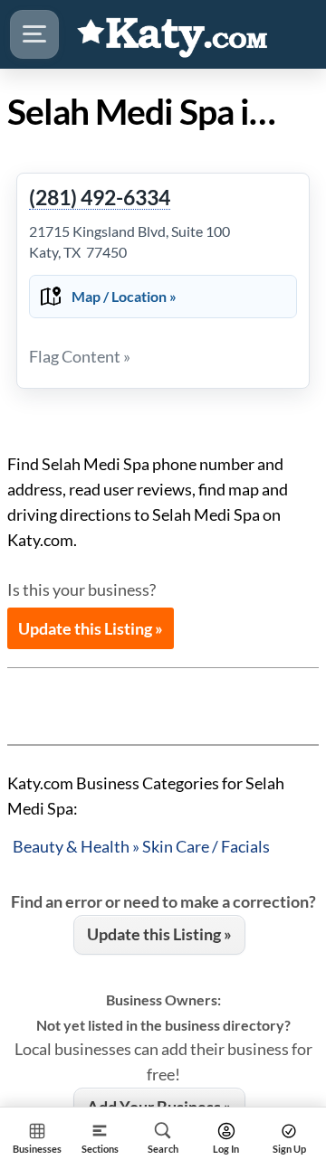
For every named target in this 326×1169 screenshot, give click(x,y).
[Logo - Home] (173, 34)
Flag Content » (79, 356)
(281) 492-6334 (99, 197)
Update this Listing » (90, 628)
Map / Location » (124, 296)
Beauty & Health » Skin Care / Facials (141, 846)
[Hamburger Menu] (34, 34)
